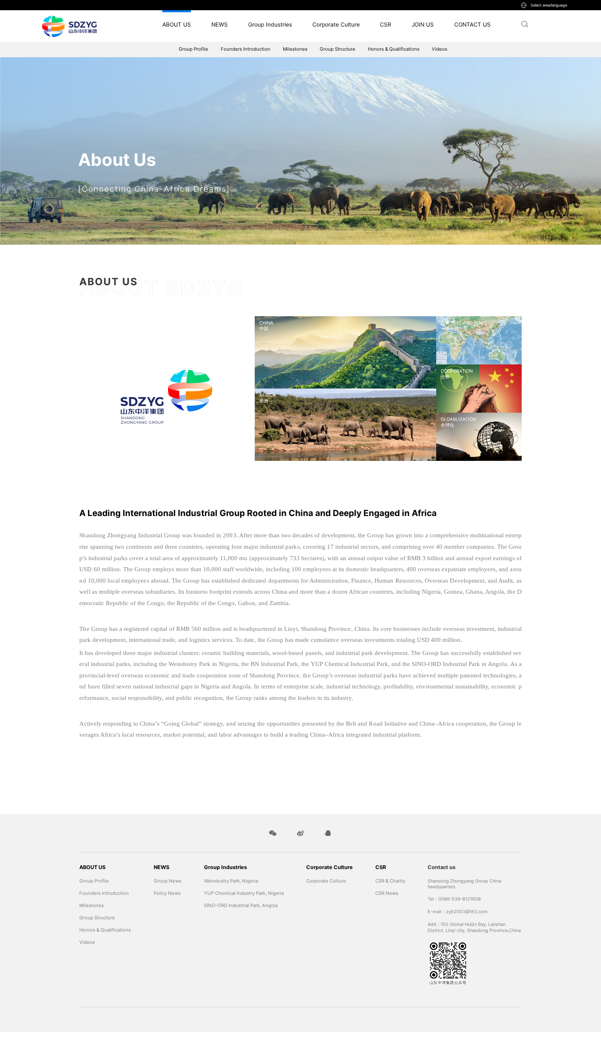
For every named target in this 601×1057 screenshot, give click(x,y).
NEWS (219, 24)
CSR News (386, 893)
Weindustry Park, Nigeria (231, 881)
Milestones (295, 49)
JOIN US (423, 24)
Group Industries (270, 24)
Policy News (167, 893)
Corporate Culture (336, 24)
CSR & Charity (390, 881)
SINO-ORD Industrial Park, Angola (241, 905)
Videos (439, 49)
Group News (168, 881)
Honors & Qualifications (393, 49)
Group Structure (337, 49)
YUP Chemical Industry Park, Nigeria (244, 893)
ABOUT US (176, 24)
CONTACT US (472, 24)
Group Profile (193, 49)
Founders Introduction (245, 49)
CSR (385, 24)
